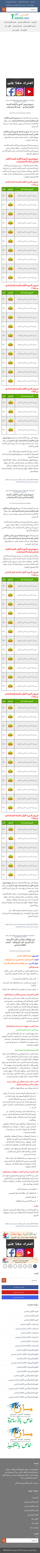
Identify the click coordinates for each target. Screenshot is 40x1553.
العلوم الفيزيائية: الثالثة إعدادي (27, 1367)
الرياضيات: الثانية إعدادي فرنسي (26, 1337)
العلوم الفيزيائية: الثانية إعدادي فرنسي (24, 1363)
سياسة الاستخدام (23, 2)
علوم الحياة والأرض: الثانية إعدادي (26, 1384)
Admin (28, 113)
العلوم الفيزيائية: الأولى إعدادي (27, 1350)
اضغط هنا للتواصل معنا (29, 1478)
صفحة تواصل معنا (18, 463)
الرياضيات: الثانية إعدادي (29, 1333)
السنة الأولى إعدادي (24, 22)
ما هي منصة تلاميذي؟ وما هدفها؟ (16, 5)
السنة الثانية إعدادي (10, 22)
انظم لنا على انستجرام (18, 1297)
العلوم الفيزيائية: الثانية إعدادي (27, 1358)
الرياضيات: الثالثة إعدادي (29, 1341)
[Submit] (4, 9)
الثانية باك (24, 30)
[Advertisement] (20, 53)
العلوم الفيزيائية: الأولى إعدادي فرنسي (24, 1354)
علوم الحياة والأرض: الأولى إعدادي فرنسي (23, 1380)
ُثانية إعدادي (29, 482)
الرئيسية (32, 2)
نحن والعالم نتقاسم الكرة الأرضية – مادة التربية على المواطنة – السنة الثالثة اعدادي (20, 942)
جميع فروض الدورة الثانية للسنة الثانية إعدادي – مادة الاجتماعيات (20, 105)
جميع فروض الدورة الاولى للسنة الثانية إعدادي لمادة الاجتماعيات (20, 495)
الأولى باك (8, 26)
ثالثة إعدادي (29, 1226)
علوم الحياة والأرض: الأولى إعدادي (26, 1375)
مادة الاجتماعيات (18, 101)
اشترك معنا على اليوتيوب (18, 1292)
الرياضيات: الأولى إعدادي (29, 1324)
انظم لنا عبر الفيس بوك (18, 1287)
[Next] (5, 1266)
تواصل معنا (30, 5)
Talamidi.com (7, 1550)
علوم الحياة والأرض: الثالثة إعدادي (26, 1393)
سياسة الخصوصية (11, 2)
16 (10, 1266)
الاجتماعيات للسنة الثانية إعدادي (26, 100)
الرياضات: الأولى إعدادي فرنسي (26, 1328)
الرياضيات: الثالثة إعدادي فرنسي (26, 1345)
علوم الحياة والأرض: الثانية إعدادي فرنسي (23, 1388)
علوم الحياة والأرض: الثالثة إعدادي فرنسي (23, 1397)
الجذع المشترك (17, 26)
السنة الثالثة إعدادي (29, 26)
